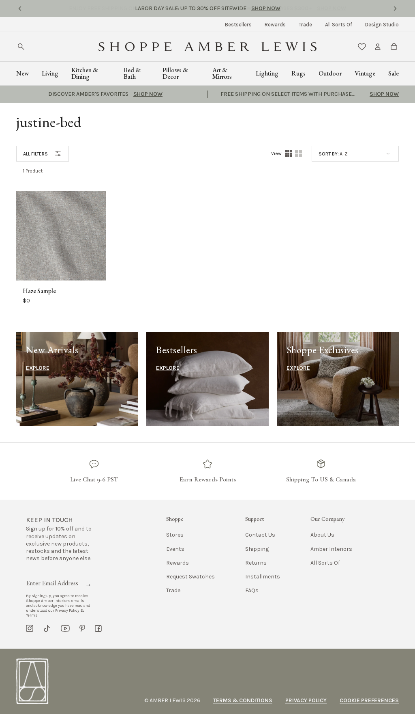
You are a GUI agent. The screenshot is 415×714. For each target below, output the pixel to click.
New (22, 73)
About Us (322, 534)
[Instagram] (29, 628)
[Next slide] (395, 8)
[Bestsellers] (207, 379)
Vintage (365, 73)
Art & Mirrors (222, 73)
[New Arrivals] (77, 379)
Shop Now (265, 8)
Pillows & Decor (175, 73)
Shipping (257, 549)
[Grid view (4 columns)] (288, 153)
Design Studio (382, 24)
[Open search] (21, 47)
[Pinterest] (82, 628)
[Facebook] (98, 628)
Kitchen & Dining (84, 73)
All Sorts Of (338, 24)
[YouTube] (65, 628)
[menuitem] (238, 24)
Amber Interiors (331, 549)
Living (50, 73)
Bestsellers (238, 24)
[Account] (378, 47)
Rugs (298, 73)
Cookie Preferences (369, 700)
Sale (393, 73)
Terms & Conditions (242, 700)
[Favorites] (361, 46)
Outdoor (330, 73)
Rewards (275, 24)
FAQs (252, 590)
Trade (305, 24)
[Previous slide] (20, 8)
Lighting (267, 73)
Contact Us (260, 534)
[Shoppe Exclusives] (338, 379)
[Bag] (394, 47)
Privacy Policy (306, 700)
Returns (256, 562)
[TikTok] (47, 628)
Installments (262, 576)
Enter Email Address (51, 574)
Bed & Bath (132, 73)
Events (175, 549)
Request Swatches (190, 576)
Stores (175, 534)
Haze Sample (39, 291)
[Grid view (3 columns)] (298, 153)
